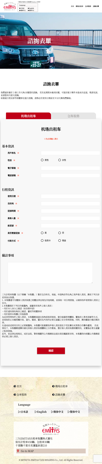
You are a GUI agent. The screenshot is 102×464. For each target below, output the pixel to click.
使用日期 (12, 196)
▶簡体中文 (22, 10)
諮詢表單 (96, 6)
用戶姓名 (12, 153)
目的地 (11, 203)
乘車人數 (12, 218)
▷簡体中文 (57, 412)
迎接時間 (12, 211)
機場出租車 (79, 6)
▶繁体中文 (31, 10)
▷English (41, 412)
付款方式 (12, 240)
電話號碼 (12, 175)
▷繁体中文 (74, 412)
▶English (31, 8)
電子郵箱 (12, 168)
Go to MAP (27, 451)
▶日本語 (21, 8)
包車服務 (88, 6)
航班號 (11, 225)
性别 (10, 160)
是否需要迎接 (14, 233)
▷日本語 (23, 412)
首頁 (72, 6)
